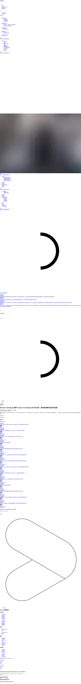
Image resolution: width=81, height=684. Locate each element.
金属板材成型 (4, 23)
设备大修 (5, 199)
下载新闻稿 (2, 417)
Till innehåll (2, 0)
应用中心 (3, 176)
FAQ (2, 630)
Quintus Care (4, 644)
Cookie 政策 (2, 660)
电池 (4, 42)
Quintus (3, 400)
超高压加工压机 (6, 32)
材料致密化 (4, 18)
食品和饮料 (6, 46)
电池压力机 (6, 29)
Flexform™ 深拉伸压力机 (8, 25)
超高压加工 (4, 31)
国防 (4, 44)
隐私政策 (1, 661)
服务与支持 (4, 8)
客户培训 (5, 198)
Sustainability (4, 615)
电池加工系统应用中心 (7, 180)
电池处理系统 (4, 28)
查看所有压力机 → (5, 35)
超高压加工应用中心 (7, 179)
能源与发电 (6, 45)
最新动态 (3, 617)
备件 (2, 203)
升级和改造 (4, 205)
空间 (4, 49)
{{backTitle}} (2, 313)
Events (3, 622)
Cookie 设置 (1, 669)
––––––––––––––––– (5, 22)
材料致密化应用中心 (7, 177)
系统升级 (5, 206)
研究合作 (3, 650)
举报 (1, 663)
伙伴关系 (3, 7)
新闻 (2, 402)
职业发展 (3, 616)
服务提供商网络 (4, 184)
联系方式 (3, 195)
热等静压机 (6, 19)
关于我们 (3, 614)
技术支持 (5, 201)
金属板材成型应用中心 (7, 178)
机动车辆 (5, 50)
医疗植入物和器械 (7, 47)
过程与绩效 (6, 200)
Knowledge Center (5, 6)
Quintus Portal (4, 652)
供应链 (3, 186)
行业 (2, 40)
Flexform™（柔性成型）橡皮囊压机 (9, 24)
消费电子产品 (6, 43)
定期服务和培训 (4, 197)
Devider (3, 182)
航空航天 (5, 41)
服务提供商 (6, 48)
